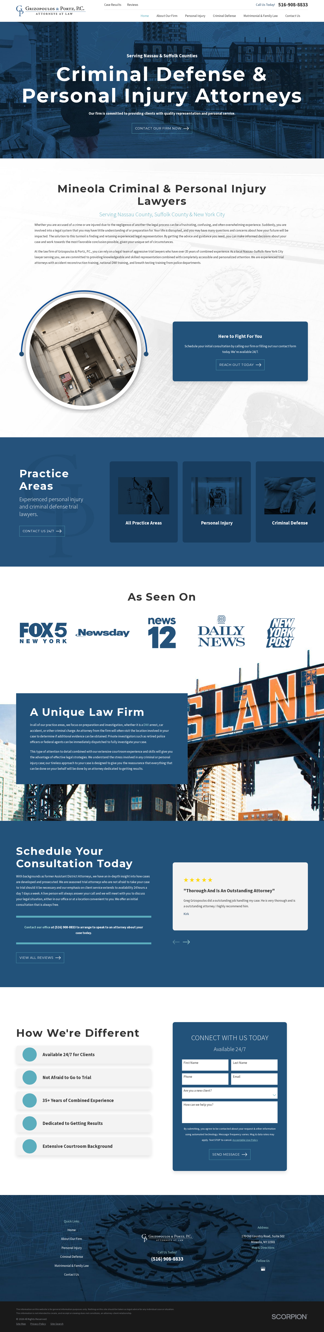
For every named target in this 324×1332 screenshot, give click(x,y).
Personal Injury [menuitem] (195, 16)
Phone (188, 1076)
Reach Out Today (236, 365)
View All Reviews (36, 958)
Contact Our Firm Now (158, 128)
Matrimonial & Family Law (72, 1266)
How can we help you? (198, 1104)
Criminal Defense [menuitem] (224, 16)
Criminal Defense (71, 1257)
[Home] (51, 10)
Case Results (112, 5)
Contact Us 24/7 (38, 531)
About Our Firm (71, 1239)
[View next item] (186, 941)
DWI (146, 725)
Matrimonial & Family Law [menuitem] (261, 16)
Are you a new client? (198, 1090)
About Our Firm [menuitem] (167, 16)
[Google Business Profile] (263, 1269)
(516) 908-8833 (167, 1259)
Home (72, 1230)
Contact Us (71, 1274)
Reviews (132, 5)
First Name (191, 1063)
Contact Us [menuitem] (292, 16)
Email (236, 1076)
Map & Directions (263, 1248)
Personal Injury (72, 1248)
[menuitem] (21, 1323)
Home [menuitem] (145, 16)
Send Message (226, 1154)
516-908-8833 (293, 4)
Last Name (240, 1063)
